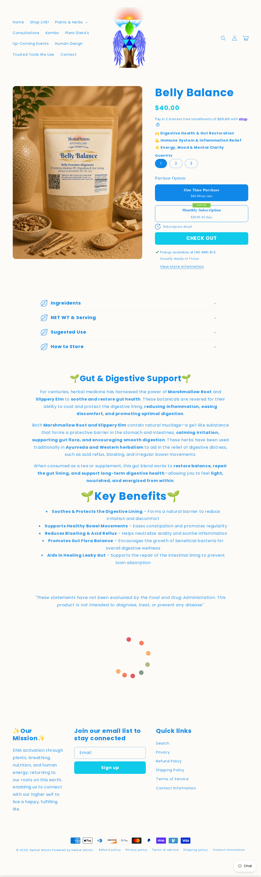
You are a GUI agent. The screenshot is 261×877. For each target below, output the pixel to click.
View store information (182, 266)
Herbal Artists (40, 850)
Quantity (163, 155)
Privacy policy (136, 850)
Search (162, 743)
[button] (70, 22)
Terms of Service (172, 779)
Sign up (110, 768)
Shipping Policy (170, 770)
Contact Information (176, 788)
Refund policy (110, 850)
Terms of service (165, 850)
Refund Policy (169, 761)
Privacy (163, 752)
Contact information (229, 850)
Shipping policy (195, 850)
